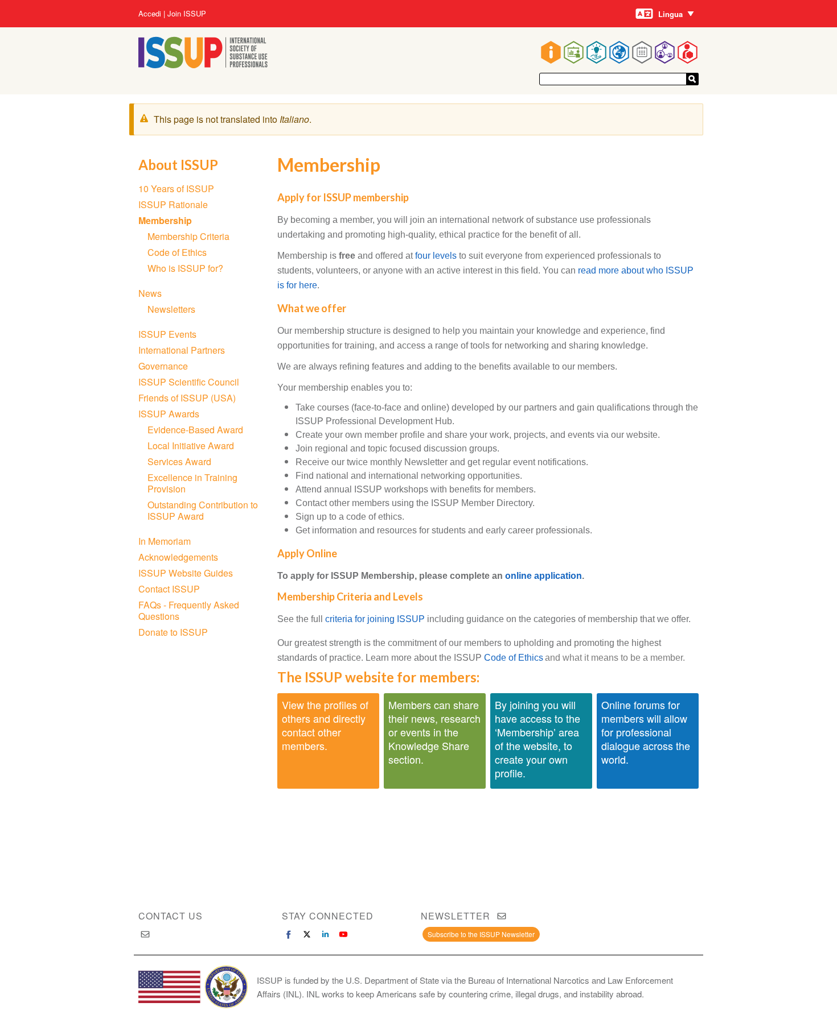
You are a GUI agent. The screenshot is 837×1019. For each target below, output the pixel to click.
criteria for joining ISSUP (375, 619)
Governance (163, 365)
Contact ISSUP (169, 588)
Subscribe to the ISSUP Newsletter (481, 934)
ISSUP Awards (168, 413)
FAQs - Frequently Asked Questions (188, 610)
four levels (436, 255)
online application (543, 576)
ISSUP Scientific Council (188, 381)
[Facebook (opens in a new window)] (289, 934)
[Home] (203, 64)
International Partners (181, 350)
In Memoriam (164, 541)
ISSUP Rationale (173, 204)
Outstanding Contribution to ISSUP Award (202, 510)
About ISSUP (178, 164)
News (150, 293)
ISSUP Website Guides (185, 572)
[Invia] (692, 79)
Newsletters (171, 309)
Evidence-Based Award (195, 429)
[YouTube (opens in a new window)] (343, 934)
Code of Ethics (513, 657)
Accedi (149, 13)
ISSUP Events (167, 334)
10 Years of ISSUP (176, 188)
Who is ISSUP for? (185, 268)
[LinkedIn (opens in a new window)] (325, 934)
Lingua (670, 14)
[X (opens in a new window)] (307, 934)
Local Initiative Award (190, 445)
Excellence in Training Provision (192, 483)
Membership (165, 220)
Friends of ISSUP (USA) (187, 397)
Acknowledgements (178, 557)
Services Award (179, 461)
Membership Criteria (188, 236)
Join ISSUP (186, 13)
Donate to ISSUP (173, 632)
